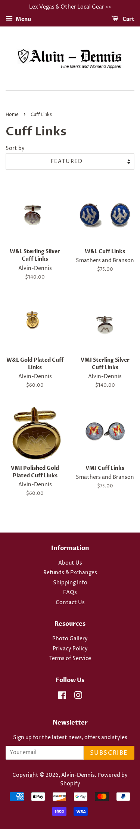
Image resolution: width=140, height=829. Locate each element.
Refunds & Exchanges (70, 572)
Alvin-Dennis (78, 775)
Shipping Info (70, 583)
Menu (23, 19)
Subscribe (109, 753)
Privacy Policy (70, 649)
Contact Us (70, 602)
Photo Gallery (70, 638)
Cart (127, 19)
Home (12, 115)
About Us (70, 563)
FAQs (70, 592)
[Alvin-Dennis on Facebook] (62, 697)
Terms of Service (70, 658)
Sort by (15, 148)
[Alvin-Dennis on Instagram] (78, 697)
